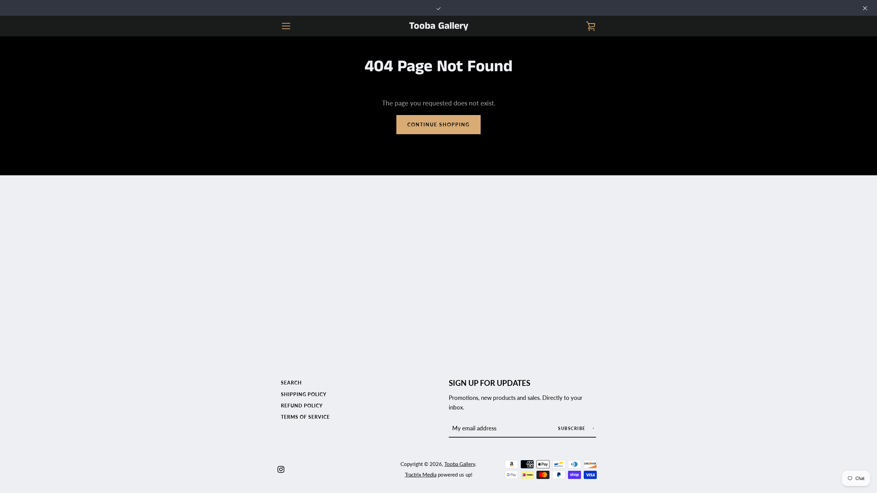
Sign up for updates (489, 383)
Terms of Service (305, 417)
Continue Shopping (438, 124)
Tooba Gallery (438, 26)
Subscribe (572, 428)
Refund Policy (302, 405)
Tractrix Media (420, 474)
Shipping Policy (303, 394)
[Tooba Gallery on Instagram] (280, 468)
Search (291, 382)
